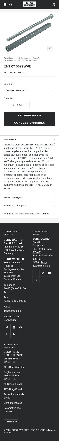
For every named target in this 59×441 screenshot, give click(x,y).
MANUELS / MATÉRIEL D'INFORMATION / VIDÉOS (26, 214)
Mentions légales (13, 403)
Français (10, 421)
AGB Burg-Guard (13, 384)
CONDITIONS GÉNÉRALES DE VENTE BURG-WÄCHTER (13, 357)
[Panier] (53, 4)
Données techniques (15, 206)
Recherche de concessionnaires (29, 119)
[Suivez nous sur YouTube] (20, 327)
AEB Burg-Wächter (14, 367)
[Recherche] (10, 4)
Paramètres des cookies (12, 410)
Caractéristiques (13, 198)
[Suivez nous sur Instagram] (13, 327)
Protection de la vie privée (14, 396)
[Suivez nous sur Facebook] (7, 327)
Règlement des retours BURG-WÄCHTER (12, 375)
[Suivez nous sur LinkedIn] (7, 334)
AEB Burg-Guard (13, 389)
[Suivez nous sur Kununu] (13, 334)
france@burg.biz (12, 311)
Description (10, 139)
